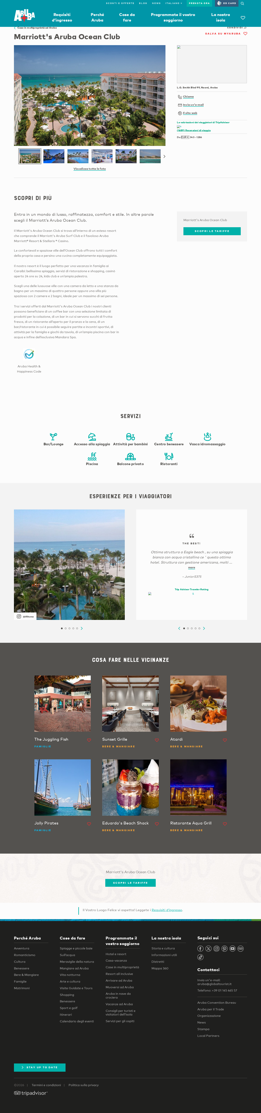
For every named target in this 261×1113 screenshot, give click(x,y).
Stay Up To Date (42, 1067)
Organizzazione (209, 1016)
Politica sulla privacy (84, 1085)
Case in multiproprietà (122, 967)
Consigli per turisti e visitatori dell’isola (120, 1012)
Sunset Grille (114, 739)
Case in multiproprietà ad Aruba (36, 27)
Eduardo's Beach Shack (125, 822)
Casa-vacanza (116, 960)
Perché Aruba (27, 937)
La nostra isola (166, 937)
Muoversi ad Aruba (120, 987)
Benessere (21, 968)
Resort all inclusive (119, 974)
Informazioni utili (164, 955)
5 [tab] (77, 628)
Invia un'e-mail (193, 104)
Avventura (21, 948)
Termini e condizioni (46, 1085)
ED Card (229, 3)
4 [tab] (73, 628)
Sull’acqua (67, 955)
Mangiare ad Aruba (74, 968)
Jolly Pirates (46, 822)
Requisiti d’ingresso (167, 910)
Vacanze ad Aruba (119, 1004)
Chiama (188, 96)
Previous (179, 628)
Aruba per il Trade (210, 1009)
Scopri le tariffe (212, 231)
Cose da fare (72, 937)
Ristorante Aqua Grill (191, 822)
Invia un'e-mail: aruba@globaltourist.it (214, 982)
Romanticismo (24, 955)
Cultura (19, 961)
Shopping (67, 995)
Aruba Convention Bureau (216, 1002)
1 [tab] (62, 628)
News (156, 3)
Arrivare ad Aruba (119, 980)
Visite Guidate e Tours (76, 988)
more (191, 567)
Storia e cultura (163, 948)
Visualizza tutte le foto (90, 168)
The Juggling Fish (51, 739)
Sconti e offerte (120, 3)
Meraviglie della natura (77, 961)
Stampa (203, 1029)
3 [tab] (69, 628)
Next (164, 156)
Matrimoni (22, 988)
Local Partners (208, 1036)
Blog (143, 3)
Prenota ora (199, 3)
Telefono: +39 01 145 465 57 (217, 990)
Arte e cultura (70, 981)
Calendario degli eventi (77, 1021)
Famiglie (20, 981)
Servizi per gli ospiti (120, 1021)
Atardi (176, 739)
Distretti (158, 961)
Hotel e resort (116, 954)
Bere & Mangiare (26, 975)
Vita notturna (70, 975)
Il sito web (190, 112)
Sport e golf (69, 1008)
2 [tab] (65, 628)
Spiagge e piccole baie (76, 948)
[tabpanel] (69, 564)
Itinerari (66, 1014)
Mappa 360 (160, 968)
